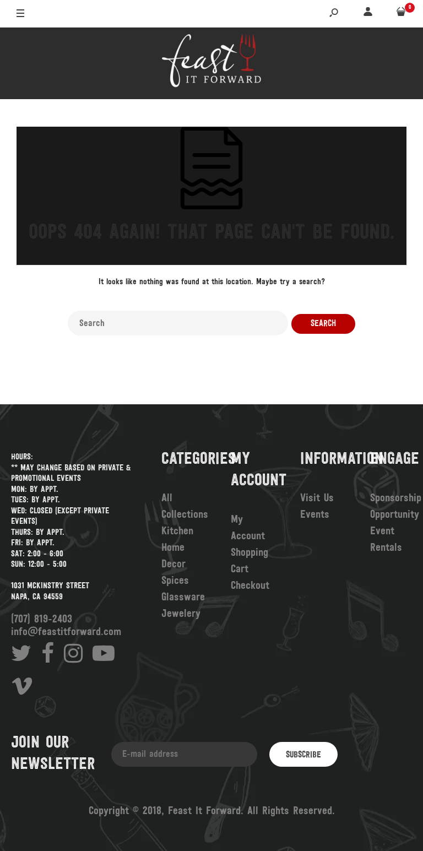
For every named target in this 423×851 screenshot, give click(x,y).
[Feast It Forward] (211, 63)
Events (314, 515)
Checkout (250, 586)
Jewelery (180, 614)
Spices (175, 581)
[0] (400, 14)
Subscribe (303, 755)
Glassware (183, 597)
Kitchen (177, 531)
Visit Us (317, 498)
